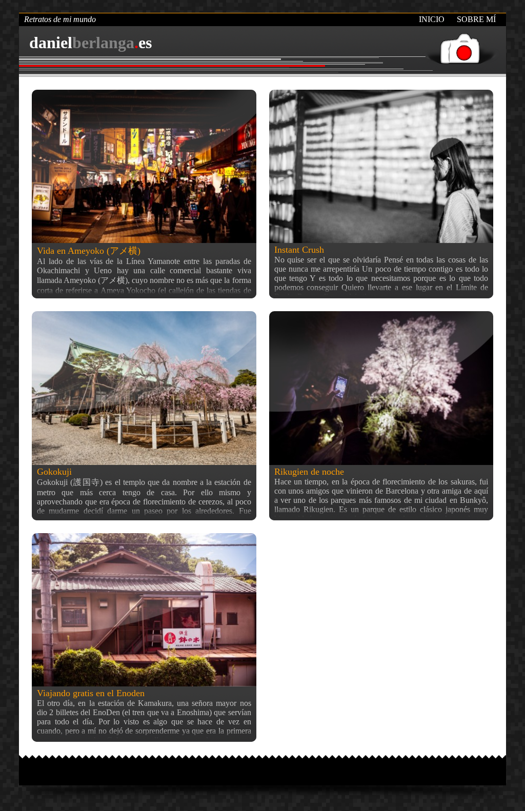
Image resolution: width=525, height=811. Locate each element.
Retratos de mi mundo (60, 19)
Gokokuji (54, 472)
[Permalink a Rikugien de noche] (381, 387)
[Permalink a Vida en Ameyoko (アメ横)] (144, 166)
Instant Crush (299, 250)
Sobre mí (476, 19)
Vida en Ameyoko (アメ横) (88, 251)
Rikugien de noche (309, 472)
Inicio (432, 19)
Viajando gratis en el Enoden (91, 693)
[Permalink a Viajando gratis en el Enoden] (144, 609)
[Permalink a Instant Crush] (381, 166)
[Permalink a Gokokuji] (144, 387)
